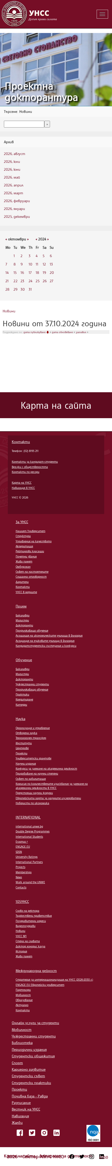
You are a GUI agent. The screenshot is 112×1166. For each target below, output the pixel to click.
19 (44, 272)
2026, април (13, 185)
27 (51, 281)
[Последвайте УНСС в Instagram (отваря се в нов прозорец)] (91, 1156)
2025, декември (17, 216)
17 (30, 272)
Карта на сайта (20, 1155)
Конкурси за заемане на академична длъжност (46, 768)
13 (51, 264)
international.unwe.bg (29, 826)
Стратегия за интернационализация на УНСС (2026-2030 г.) (54, 979)
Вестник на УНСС (26, 1109)
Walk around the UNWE (30, 882)
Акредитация (24, 546)
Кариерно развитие (29, 1069)
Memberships (24, 872)
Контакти (21, 441)
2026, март (13, 193)
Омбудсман (23, 566)
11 (37, 264)
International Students (29, 836)
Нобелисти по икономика (32, 803)
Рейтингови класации (30, 551)
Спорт (17, 1062)
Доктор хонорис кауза (30, 946)
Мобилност (23, 995)
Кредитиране (24, 699)
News (19, 877)
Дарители (22, 582)
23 (22, 281)
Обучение (24, 659)
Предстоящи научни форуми (34, 793)
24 (30, 281)
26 (45, 281)
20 (52, 272)
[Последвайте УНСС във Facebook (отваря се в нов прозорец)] (72, 1156)
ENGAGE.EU (23, 846)
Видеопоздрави (25, 926)
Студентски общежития (33, 1056)
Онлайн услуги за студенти (35, 1022)
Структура (23, 536)
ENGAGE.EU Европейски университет (40, 985)
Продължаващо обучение (32, 630)
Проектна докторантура (41, 91)
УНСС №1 (21, 936)
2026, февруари (17, 200)
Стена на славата (28, 941)
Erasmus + (22, 841)
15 (15, 272)
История (21, 951)
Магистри (22, 620)
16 (22, 272)
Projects (20, 867)
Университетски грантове (33, 758)
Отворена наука (26, 733)
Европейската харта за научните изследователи (48, 798)
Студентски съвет (28, 1076)
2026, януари (14, 208)
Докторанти (24, 625)
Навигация (20, 1116)
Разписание (21, 1102)
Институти (24, 743)
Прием (21, 606)
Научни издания (26, 763)
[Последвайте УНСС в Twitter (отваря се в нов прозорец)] (81, 1156)
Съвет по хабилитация (31, 779)
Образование (24, 1000)
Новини (9, 311)
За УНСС (22, 522)
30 (23, 289)
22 (15, 281)
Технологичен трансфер (31, 738)
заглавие (81, 332)
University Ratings (27, 857)
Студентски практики (31, 1082)
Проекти (21, 753)
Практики (22, 694)
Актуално (22, 1005)
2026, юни (12, 169)
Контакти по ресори (25, 472)
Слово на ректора (27, 911)
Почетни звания (26, 556)
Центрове (22, 748)
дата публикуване (34, 332)
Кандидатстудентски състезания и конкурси (46, 646)
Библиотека (22, 1042)
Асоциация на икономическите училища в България (49, 635)
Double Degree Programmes (32, 831)
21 (7, 281)
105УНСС (22, 901)
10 (30, 264)
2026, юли (12, 161)
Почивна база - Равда (30, 1096)
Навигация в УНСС (23, 488)
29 (15, 289)
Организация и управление (33, 728)
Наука (20, 718)
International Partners (29, 862)
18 (37, 272)
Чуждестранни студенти (32, 684)
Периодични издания (29, 1049)
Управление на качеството (34, 541)
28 (7, 289)
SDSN (19, 852)
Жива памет (24, 561)
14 (7, 272)
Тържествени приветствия (34, 916)
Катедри (21, 704)
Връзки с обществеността (30, 467)
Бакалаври (22, 615)
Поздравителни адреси (31, 921)
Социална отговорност (31, 576)
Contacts (21, 887)
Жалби (17, 1122)
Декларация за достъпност (65, 1155)
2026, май (12, 177)
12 (44, 264)
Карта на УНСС (22, 482)
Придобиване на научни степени (37, 773)
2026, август (14, 153)
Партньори (23, 990)
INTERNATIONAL (28, 817)
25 (38, 281)
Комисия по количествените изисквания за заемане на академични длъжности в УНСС (52, 785)
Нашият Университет (30, 531)
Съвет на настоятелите (32, 571)
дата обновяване (63, 332)
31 (30, 289)
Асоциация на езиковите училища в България (45, 641)
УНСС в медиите (26, 592)
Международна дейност (36, 970)
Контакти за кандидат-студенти (35, 461)
